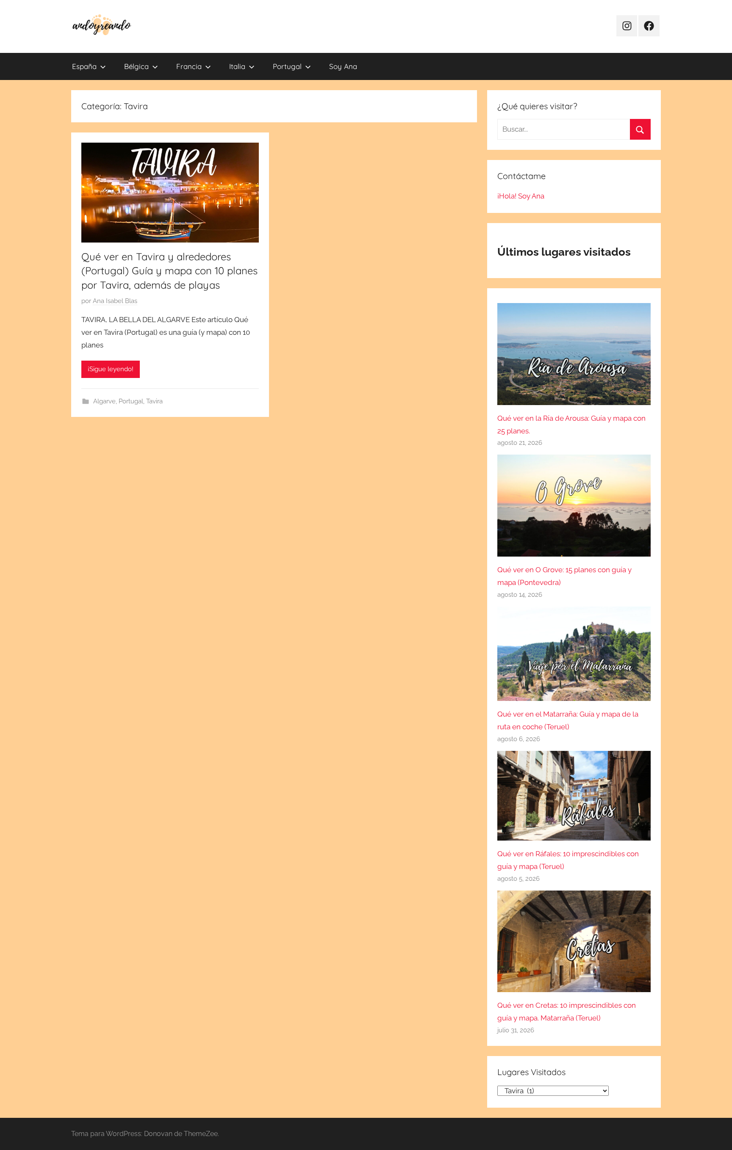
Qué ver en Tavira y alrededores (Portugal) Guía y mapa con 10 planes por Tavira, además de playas (169, 270)
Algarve (104, 401)
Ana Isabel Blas (115, 301)
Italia (237, 66)
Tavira (154, 401)
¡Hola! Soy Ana (520, 196)
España (84, 66)
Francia (189, 66)
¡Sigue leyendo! (110, 369)
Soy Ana (343, 66)
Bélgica (136, 66)
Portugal (287, 66)
